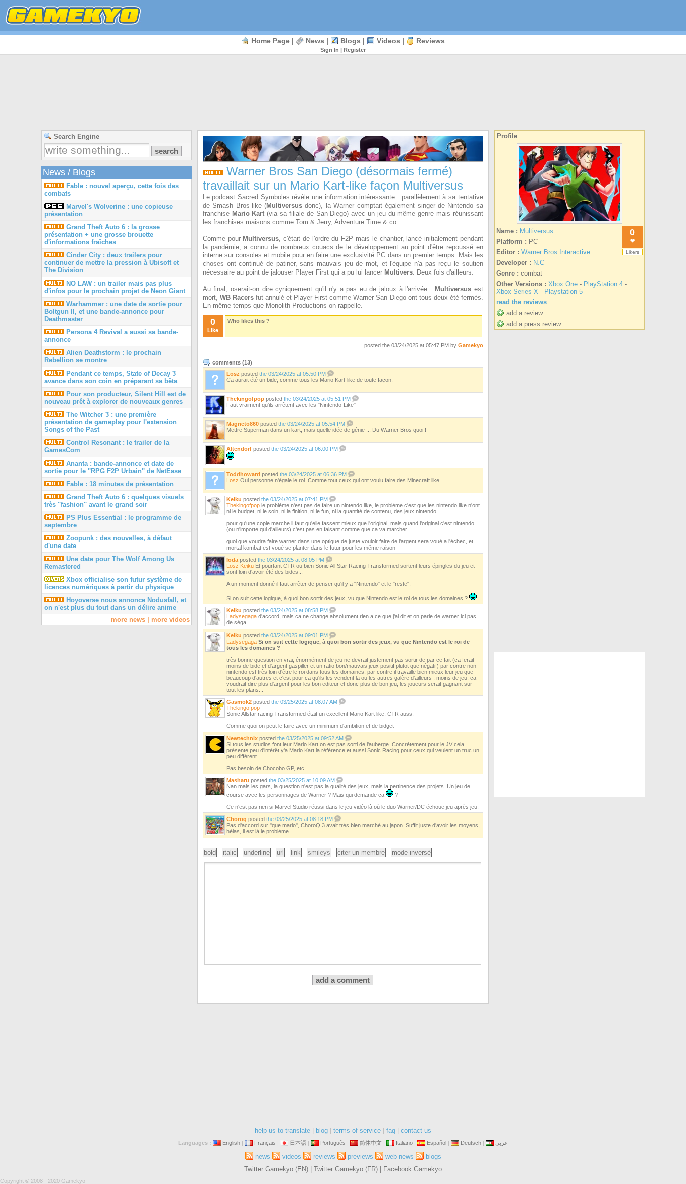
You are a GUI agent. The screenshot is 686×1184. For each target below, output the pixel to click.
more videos (170, 619)
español (436, 1143)
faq (390, 1130)
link (296, 852)
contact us (416, 1130)
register (355, 50)
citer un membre (361, 852)
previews (360, 1156)
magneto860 (242, 424)
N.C (538, 262)
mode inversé (411, 852)
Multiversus (536, 231)
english (231, 1143)
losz (233, 374)
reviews (430, 41)
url (280, 852)
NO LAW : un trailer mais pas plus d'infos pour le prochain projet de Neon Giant (114, 287)
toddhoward (243, 474)
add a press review (533, 324)
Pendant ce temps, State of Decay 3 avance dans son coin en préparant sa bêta (110, 377)
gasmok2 (239, 702)
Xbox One (563, 284)
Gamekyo (470, 345)
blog (322, 1130)
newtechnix (242, 738)
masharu (237, 780)
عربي (501, 1143)
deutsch (471, 1143)
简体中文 (371, 1143)
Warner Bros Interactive (555, 252)
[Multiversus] (569, 223)
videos (388, 41)
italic (230, 852)
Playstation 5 (563, 291)
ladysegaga (241, 616)
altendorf (239, 449)
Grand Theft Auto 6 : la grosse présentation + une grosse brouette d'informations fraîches (102, 234)
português (333, 1143)
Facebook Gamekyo (412, 1169)
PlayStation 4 (603, 284)
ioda (232, 560)
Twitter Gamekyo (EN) (276, 1169)
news (315, 41)
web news (399, 1156)
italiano (404, 1143)
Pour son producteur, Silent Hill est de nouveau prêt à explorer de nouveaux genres (115, 397)
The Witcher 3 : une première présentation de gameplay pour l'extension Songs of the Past (110, 422)
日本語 (298, 1143)
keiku (234, 499)
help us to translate (282, 1130)
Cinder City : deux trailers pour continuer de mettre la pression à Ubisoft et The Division (111, 262)
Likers (632, 252)
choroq (236, 819)
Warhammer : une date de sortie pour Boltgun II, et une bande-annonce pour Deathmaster (113, 311)
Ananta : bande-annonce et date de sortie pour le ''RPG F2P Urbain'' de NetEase (112, 467)
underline (257, 852)
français (265, 1143)
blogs (350, 41)
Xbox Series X (517, 291)
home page (270, 41)
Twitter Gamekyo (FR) (346, 1169)
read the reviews (521, 302)
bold (210, 852)
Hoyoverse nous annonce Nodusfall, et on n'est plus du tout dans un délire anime (115, 603)
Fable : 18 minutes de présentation (120, 484)
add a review (524, 313)
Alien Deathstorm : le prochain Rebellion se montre (102, 356)
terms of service (357, 1130)
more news (128, 619)
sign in (329, 50)
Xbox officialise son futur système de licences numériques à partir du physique (113, 583)
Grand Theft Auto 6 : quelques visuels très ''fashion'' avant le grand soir (114, 500)
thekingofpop (245, 399)
